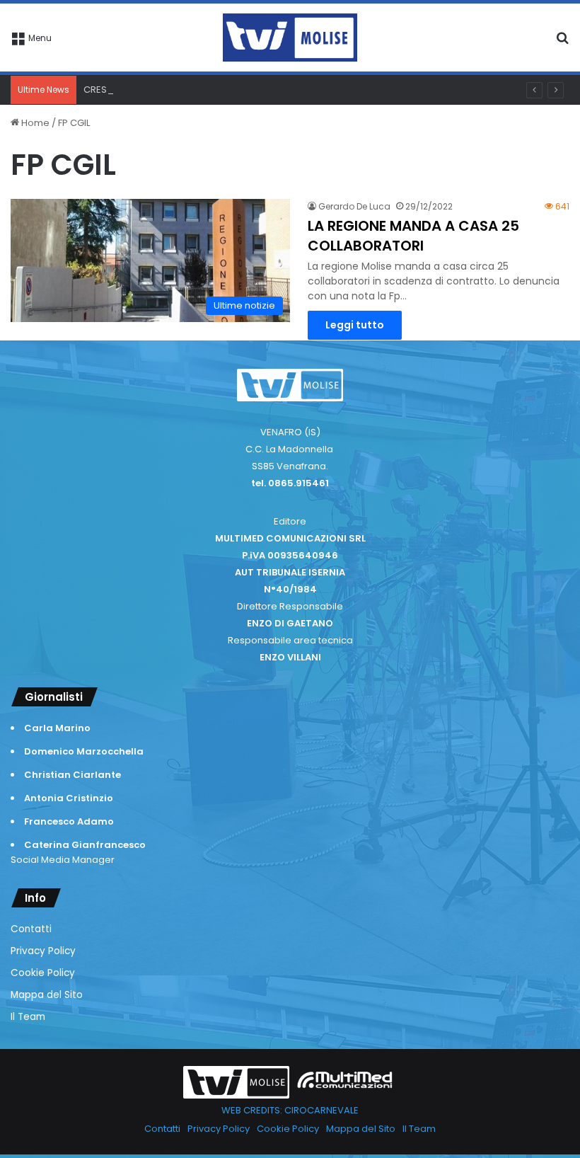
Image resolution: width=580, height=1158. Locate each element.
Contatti (31, 929)
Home (34, 123)
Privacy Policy (43, 951)
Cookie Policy (43, 973)
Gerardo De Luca (354, 206)
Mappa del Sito (47, 995)
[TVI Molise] (290, 37)
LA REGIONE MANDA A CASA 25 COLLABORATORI (413, 236)
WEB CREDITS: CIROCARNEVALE (290, 1110)
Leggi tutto (354, 325)
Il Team (28, 1017)
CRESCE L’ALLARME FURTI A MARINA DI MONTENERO (194, 89)
